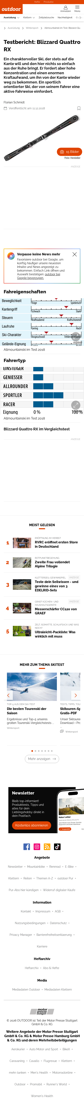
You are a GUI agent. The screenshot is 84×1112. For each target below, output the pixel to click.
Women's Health (42, 1096)
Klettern (27, 17)
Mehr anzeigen (39, 759)
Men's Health (39, 1072)
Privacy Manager (21, 934)
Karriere (42, 946)
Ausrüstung (10, 17)
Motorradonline (62, 1072)
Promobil (36, 1084)
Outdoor (19, 1084)
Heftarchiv (32, 968)
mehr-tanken (17, 1072)
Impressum (42, 911)
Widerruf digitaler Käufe (59, 890)
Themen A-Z (44, 878)
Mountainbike (36, 866)
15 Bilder (72, 152)
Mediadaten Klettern (58, 989)
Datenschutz (58, 923)
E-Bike (69, 866)
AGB (58, 911)
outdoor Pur (65, 878)
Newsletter (15, 866)
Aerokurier (18, 1049)
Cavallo (34, 1061)
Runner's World (56, 1084)
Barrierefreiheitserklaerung (54, 934)
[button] (42, 137)
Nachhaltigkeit (65, 17)
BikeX (66, 1049)
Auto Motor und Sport (43, 1049)
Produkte (48, 1)
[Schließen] (75, 254)
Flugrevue (50, 1061)
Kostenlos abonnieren (31, 825)
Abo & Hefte (51, 968)
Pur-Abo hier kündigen (24, 890)
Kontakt (26, 911)
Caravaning (17, 1061)
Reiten (27, 878)
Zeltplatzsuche (46, 17)
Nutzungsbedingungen (30, 923)
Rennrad (55, 866)
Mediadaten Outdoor (26, 989)
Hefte (37, 1)
